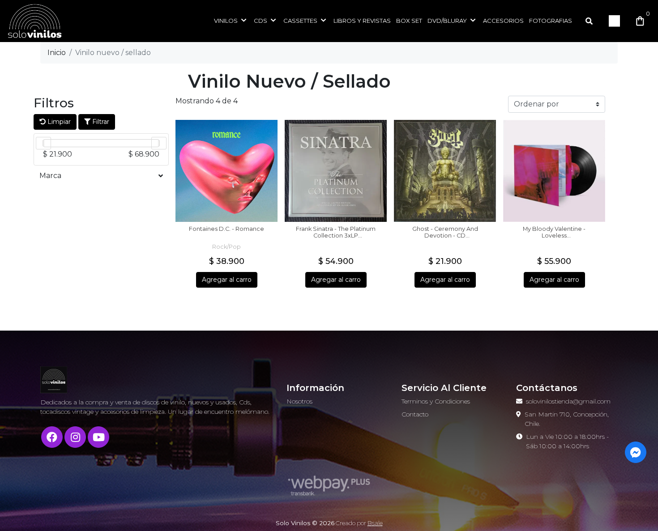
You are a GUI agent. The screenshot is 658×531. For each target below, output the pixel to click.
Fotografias (550, 20)
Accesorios (503, 20)
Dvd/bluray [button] (447, 20)
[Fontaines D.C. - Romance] (226, 171)
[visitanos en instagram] (75, 437)
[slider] (43, 143)
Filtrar (99, 122)
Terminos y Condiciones (436, 401)
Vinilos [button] (226, 20)
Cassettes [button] (300, 20)
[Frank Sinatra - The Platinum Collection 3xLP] (336, 171)
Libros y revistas (362, 20)
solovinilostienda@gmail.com (568, 401)
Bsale (375, 523)
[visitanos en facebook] (52, 437)
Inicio (56, 52)
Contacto (415, 414)
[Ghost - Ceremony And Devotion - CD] (445, 171)
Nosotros (299, 401)
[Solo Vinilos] (51, 21)
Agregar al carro (227, 280)
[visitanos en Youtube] (98, 437)
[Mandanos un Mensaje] (635, 452)
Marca (50, 175)
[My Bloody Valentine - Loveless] (554, 171)
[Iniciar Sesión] (614, 21)
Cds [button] (260, 20)
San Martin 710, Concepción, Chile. (567, 419)
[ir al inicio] (53, 379)
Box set (409, 20)
